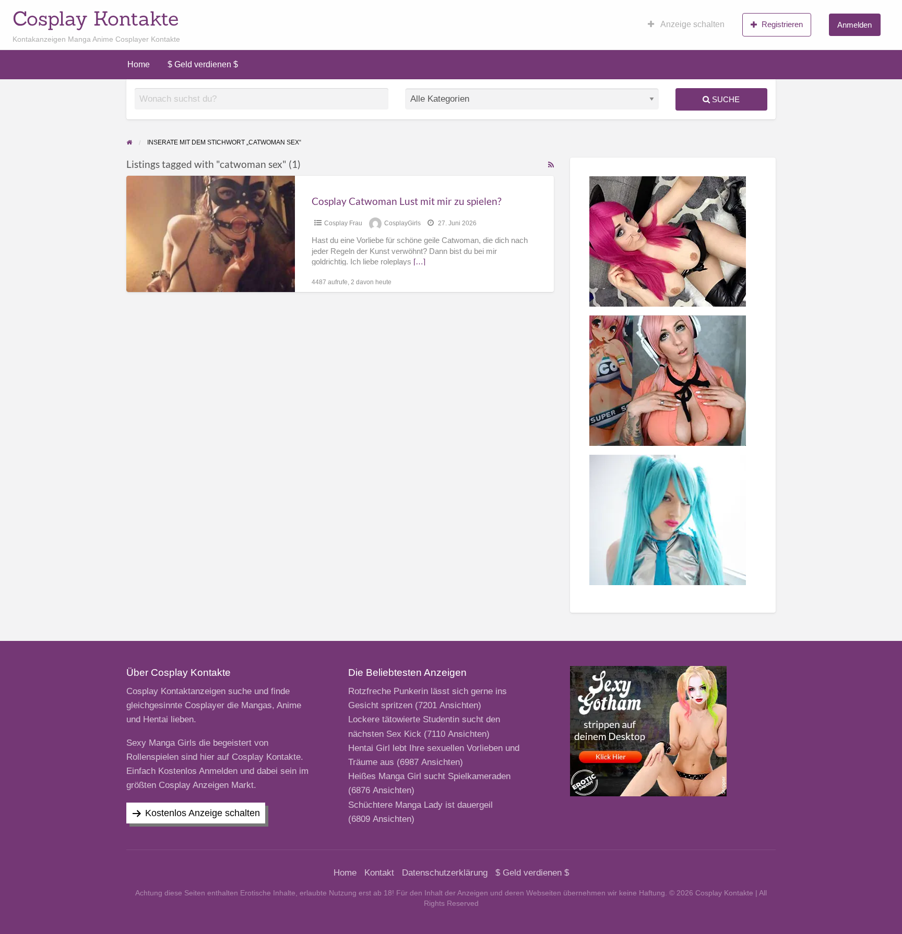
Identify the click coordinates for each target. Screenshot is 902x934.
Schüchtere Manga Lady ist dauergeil (420, 805)
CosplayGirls (402, 223)
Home (138, 64)
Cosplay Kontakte (96, 18)
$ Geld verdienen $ (203, 64)
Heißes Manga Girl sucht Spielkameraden (429, 776)
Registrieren (782, 24)
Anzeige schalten (692, 24)
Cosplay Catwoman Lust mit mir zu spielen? (407, 201)
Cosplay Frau (343, 223)
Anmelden (854, 24)
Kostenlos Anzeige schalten (202, 813)
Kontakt (379, 873)
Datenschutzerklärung (445, 873)
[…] (419, 262)
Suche (725, 99)
